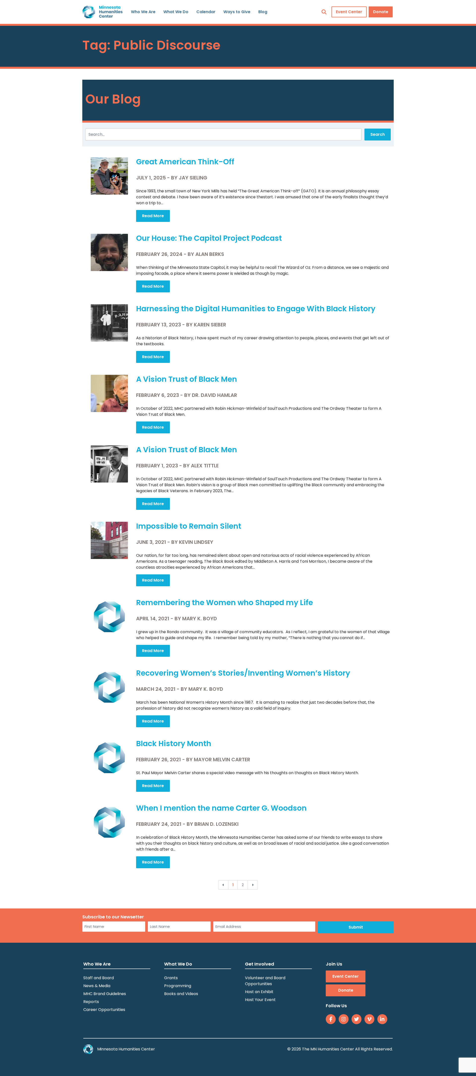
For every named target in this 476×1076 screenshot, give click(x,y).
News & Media (96, 986)
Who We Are (143, 12)
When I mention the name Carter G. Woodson (221, 808)
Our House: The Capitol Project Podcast (209, 238)
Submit (356, 927)
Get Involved (259, 964)
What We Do (175, 12)
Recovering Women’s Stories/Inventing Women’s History (243, 673)
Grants (171, 978)
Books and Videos (181, 994)
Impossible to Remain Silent (188, 526)
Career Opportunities (104, 1009)
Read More (153, 216)
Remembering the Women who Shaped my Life (224, 602)
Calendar (205, 12)
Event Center (349, 12)
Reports (91, 1002)
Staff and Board (98, 978)
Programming (177, 986)
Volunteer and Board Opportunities (265, 981)
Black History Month (173, 743)
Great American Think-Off (185, 161)
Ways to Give (236, 12)
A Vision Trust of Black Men (186, 379)
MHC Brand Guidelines (104, 994)
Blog (262, 12)
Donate (380, 12)
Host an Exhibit (259, 992)
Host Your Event (260, 1000)
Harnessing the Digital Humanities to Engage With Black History (255, 308)
